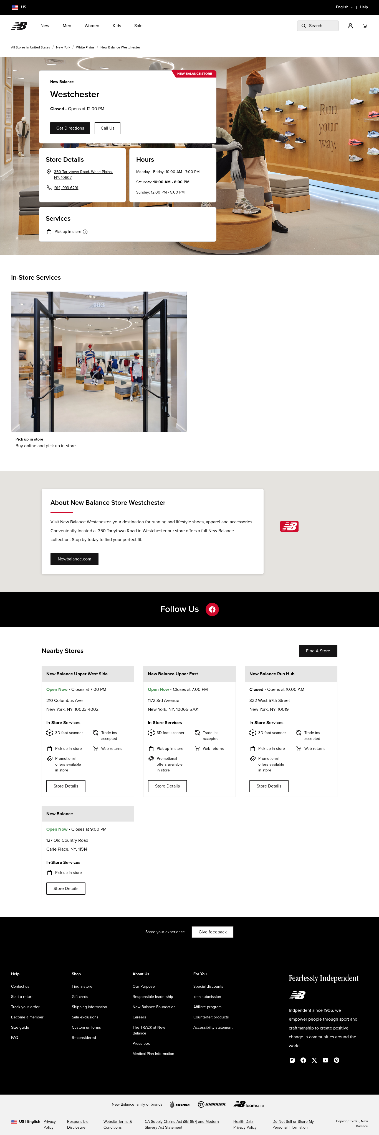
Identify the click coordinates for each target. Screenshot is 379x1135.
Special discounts (208, 987)
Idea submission (207, 997)
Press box (141, 1044)
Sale (138, 26)
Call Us (107, 128)
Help (364, 7)
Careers (139, 1017)
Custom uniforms (86, 1028)
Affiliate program (207, 1007)
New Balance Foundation (154, 1007)
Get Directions (70, 128)
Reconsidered (84, 1038)
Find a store (82, 987)
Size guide (20, 1028)
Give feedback (213, 932)
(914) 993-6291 (66, 188)
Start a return (22, 997)
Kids (117, 26)
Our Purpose (144, 987)
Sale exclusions (85, 1017)
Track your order (25, 1007)
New (45, 26)
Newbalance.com (74, 559)
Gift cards (80, 997)
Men (67, 26)
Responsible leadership (153, 997)
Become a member (27, 1017)
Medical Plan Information (153, 1054)
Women (92, 26)
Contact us (20, 987)
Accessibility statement (213, 1028)
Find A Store (318, 651)
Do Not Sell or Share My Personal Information (293, 1124)
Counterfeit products (211, 1017)
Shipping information (89, 1007)
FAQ (14, 1038)
